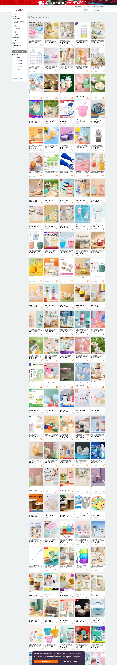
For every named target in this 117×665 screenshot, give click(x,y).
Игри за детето (18, 28)
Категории (14, 14)
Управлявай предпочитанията (71, 661)
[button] (13, 9)
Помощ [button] (88, 6)
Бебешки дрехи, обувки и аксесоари (19, 22)
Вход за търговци (78, 6)
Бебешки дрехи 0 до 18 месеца (19, 25)
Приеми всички (46, 661)
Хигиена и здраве (18, 29)
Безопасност (17, 35)
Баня (16, 31)
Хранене (16, 34)
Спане (16, 32)
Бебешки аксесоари (19, 26)
